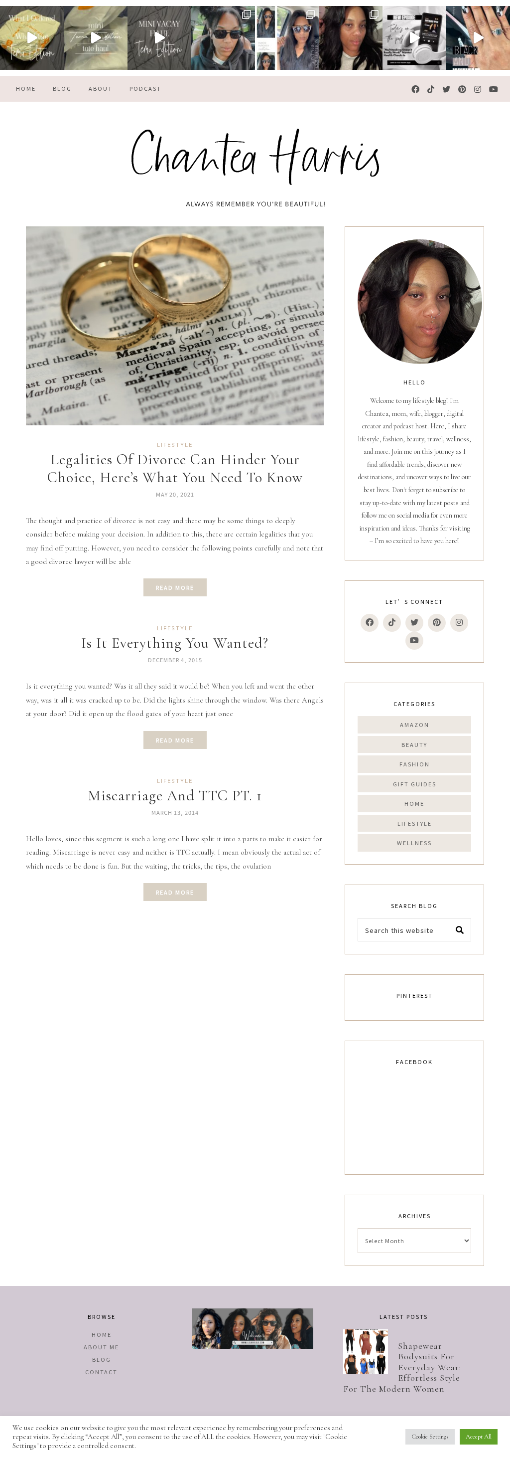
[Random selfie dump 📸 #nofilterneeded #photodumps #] (350, 38)
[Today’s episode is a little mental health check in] (414, 38)
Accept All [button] (479, 1437)
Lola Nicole (255, 164)
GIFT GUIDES (414, 784)
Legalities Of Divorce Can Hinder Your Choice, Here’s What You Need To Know (175, 468)
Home (102, 1334)
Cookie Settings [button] (430, 1437)
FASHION (414, 764)
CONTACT (101, 1372)
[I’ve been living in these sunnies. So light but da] (223, 38)
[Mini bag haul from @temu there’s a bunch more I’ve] (96, 38)
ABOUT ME (101, 1347)
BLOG (101, 1359)
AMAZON (414, 724)
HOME (414, 803)
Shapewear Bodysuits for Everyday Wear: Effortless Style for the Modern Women (402, 1367)
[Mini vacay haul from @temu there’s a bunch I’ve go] (32, 38)
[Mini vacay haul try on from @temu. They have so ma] (159, 38)
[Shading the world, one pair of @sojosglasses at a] (287, 38)
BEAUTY (414, 744)
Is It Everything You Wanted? (174, 643)
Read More (175, 587)
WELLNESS (414, 843)
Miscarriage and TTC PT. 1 (175, 795)
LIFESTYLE (175, 445)
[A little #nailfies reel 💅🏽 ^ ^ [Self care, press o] (478, 38)
